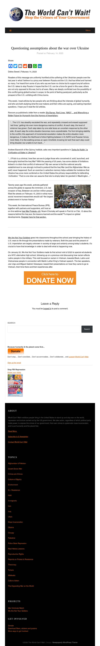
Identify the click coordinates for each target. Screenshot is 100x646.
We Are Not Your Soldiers (19, 237)
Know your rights (14, 372)
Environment (13, 484)
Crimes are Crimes (15, 474)
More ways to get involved (18, 631)
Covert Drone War (15, 468)
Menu (88, 30)
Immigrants (12, 500)
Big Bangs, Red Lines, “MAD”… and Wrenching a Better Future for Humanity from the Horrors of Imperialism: (48, 114)
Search (11, 322)
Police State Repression (17, 543)
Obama (11, 527)
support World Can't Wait (78, 356)
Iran (9, 506)
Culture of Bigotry (14, 479)
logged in (47, 308)
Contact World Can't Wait (17, 442)
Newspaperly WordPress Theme (64, 642)
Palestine (11, 538)
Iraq (9, 511)
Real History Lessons (16, 548)
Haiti (9, 495)
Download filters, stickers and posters (22, 628)
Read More (12, 431)
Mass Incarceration (15, 522)
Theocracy (12, 564)
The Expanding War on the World (21, 586)
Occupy (11, 532)
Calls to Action (13, 580)
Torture (11, 570)
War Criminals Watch (16, 608)
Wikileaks (11, 575)
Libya (10, 516)
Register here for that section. (33, 217)
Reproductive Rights (16, 554)
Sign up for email (14, 362)
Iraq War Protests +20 (31, 211)
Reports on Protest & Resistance (20, 559)
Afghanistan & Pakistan (17, 463)
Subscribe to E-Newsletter (18, 436)
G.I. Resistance (14, 490)
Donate (11, 625)
